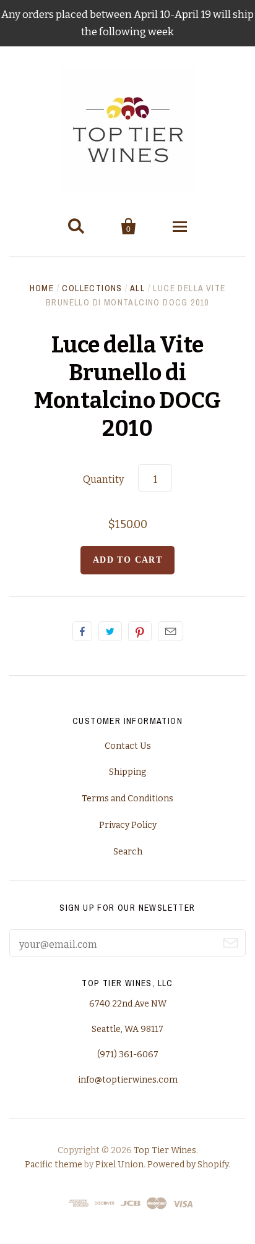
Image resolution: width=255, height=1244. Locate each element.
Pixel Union (119, 1164)
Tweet (110, 631)
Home (42, 288)
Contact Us (128, 746)
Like (82, 631)
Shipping (127, 772)
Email (170, 631)
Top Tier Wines (165, 1150)
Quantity (103, 479)
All (137, 288)
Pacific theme (53, 1164)
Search (127, 851)
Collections (92, 288)
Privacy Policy (128, 825)
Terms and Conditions (127, 798)
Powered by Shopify (187, 1164)
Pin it (140, 631)
